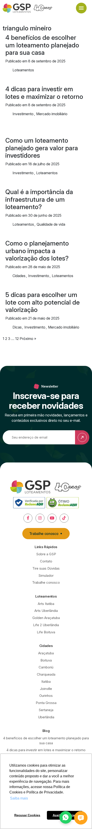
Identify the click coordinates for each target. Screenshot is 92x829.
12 (17, 338)
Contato (46, 561)
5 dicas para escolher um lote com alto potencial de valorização (42, 302)
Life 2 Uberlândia (46, 625)
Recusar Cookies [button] (27, 815)
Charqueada (46, 674)
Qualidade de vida (51, 224)
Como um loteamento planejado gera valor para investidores (41, 148)
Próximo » (28, 338)
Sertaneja (46, 710)
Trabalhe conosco (44, 533)
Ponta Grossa (46, 703)
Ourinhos (46, 695)
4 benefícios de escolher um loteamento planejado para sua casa (42, 45)
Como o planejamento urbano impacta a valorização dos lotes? (37, 251)
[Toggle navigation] (81, 8)
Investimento (23, 114)
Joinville (46, 689)
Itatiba (46, 681)
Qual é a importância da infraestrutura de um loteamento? (39, 199)
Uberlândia (46, 717)
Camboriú (46, 667)
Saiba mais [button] (19, 798)
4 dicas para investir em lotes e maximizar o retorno (44, 92)
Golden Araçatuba (46, 618)
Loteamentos (23, 70)
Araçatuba (46, 653)
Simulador (46, 575)
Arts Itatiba (46, 604)
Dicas (17, 327)
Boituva (46, 660)
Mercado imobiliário (51, 114)
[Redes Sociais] (27, 518)
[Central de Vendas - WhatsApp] (65, 817)
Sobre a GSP (46, 554)
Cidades (19, 276)
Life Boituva (46, 632)
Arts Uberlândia (46, 610)
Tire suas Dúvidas (46, 568)
